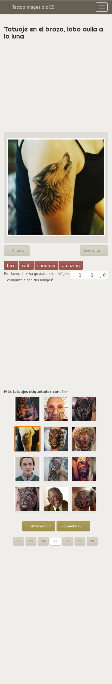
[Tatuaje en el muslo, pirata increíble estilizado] (84, 469)
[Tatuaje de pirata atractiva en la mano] (27, 409)
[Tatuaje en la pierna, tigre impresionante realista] (56, 439)
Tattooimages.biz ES (33, 7)
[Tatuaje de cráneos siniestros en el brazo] (56, 469)
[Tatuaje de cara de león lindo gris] (27, 499)
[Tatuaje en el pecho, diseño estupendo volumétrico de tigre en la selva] (84, 499)
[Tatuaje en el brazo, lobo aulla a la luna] (27, 439)
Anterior (18, 250)
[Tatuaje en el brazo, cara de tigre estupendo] (84, 439)
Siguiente (92, 250)
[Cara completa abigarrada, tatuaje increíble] (56, 499)
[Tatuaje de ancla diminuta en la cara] (27, 469)
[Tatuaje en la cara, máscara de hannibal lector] (56, 409)
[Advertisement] (56, 86)
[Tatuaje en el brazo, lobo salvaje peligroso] (84, 409)
